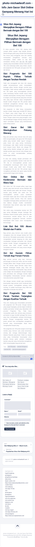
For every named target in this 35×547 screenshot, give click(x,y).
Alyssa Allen (16, 356)
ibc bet (7, 506)
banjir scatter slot (10, 481)
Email (20, 411)
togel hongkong (9, 473)
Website (6, 417)
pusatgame (8, 475)
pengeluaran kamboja (11, 477)
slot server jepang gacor (19, 349)
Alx (27, 537)
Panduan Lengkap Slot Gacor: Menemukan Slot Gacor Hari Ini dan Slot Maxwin (23, 384)
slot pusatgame (9, 513)
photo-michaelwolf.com (20, 459)
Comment (7, 399)
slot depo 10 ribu (10, 488)
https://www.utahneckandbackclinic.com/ (16, 483)
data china (8, 479)
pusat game (8, 492)
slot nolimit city (9, 500)
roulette (7, 508)
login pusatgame (10, 496)
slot (6, 490)
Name (6, 411)
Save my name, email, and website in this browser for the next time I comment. (16, 424)
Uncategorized (25, 356)
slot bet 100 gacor (22, 346)
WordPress (17, 537)
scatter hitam (9, 484)
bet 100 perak (11, 346)
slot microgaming (10, 498)
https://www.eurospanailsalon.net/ (14, 515)
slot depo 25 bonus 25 (11, 512)
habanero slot (9, 502)
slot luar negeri (9, 510)
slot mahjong (9, 486)
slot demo (8, 504)
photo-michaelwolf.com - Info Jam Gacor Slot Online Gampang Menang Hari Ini (17, 7)
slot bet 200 (7, 349)
